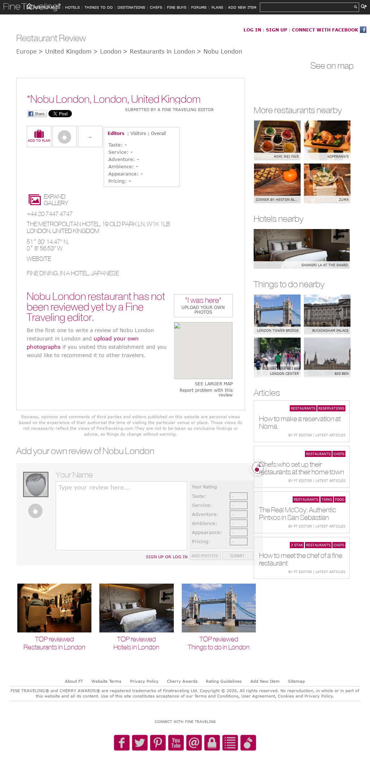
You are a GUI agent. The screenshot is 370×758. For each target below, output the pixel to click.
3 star (297, 545)
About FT (74, 681)
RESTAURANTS (47, 7)
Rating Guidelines (224, 681)
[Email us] (194, 743)
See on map (332, 65)
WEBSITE (39, 258)
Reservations (331, 408)
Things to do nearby (289, 284)
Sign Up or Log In (167, 556)
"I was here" (203, 301)
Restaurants (303, 408)
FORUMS (199, 7)
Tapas (327, 499)
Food (339, 499)
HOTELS (72, 7)
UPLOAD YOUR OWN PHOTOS (203, 309)
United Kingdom (75, 230)
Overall (158, 133)
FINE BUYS (176, 7)
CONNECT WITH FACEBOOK (325, 29)
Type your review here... (94, 487)
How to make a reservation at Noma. (300, 422)
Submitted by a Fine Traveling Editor (169, 109)
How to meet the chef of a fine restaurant (300, 559)
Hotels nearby (279, 218)
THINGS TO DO (99, 7)
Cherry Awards (182, 681)
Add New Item (265, 681)
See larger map (214, 383)
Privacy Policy (144, 681)
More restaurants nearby (298, 110)
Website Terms (106, 681)
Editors (116, 133)
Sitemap (296, 681)
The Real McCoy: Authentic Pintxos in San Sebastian (297, 513)
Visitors (138, 133)
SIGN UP (276, 29)
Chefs (339, 454)
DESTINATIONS (131, 7)
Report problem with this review (206, 392)
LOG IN (252, 29)
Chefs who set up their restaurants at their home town (301, 468)
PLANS (217, 7)
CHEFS (156, 7)
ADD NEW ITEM (242, 7)
